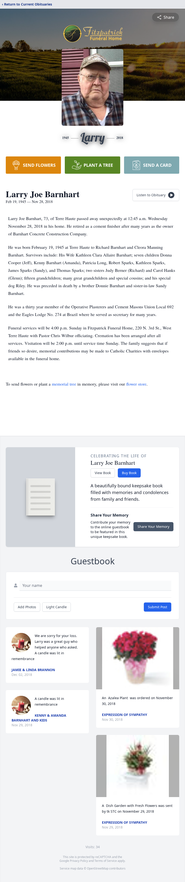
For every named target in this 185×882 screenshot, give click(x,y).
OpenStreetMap (97, 868)
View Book (103, 473)
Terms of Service (105, 861)
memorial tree (64, 384)
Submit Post (157, 607)
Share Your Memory (153, 526)
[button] (137, 658)
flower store (136, 384)
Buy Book (129, 473)
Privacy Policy (79, 861)
